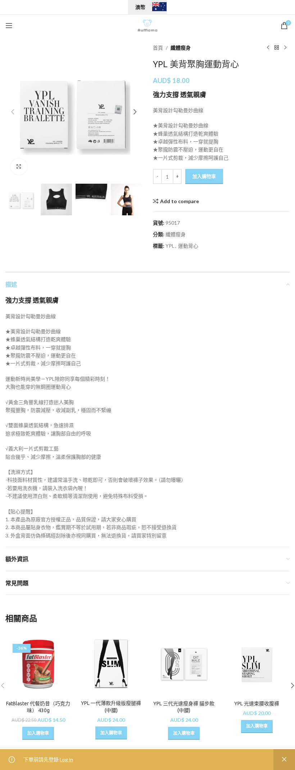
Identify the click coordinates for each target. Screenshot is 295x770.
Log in (66, 759)
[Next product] (285, 47)
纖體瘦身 (181, 48)
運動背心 (188, 246)
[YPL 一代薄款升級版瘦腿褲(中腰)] (111, 663)
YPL (169, 246)
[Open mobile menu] (9, 25)
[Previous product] (268, 47)
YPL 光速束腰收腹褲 (256, 703)
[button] (12, 112)
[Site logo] (147, 25)
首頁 (158, 48)
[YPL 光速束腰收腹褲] (257, 664)
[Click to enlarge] (19, 167)
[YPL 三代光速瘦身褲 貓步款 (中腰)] (184, 664)
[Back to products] (276, 47)
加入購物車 (204, 176)
